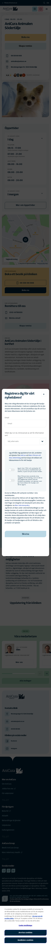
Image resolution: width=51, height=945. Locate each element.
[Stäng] (43, 394)
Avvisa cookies (25, 933)
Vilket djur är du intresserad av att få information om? (24, 434)
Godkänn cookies (25, 940)
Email (7, 417)
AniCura (23, 455)
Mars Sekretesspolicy (22, 505)
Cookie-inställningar (25, 925)
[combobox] (25, 441)
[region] (25, 925)
